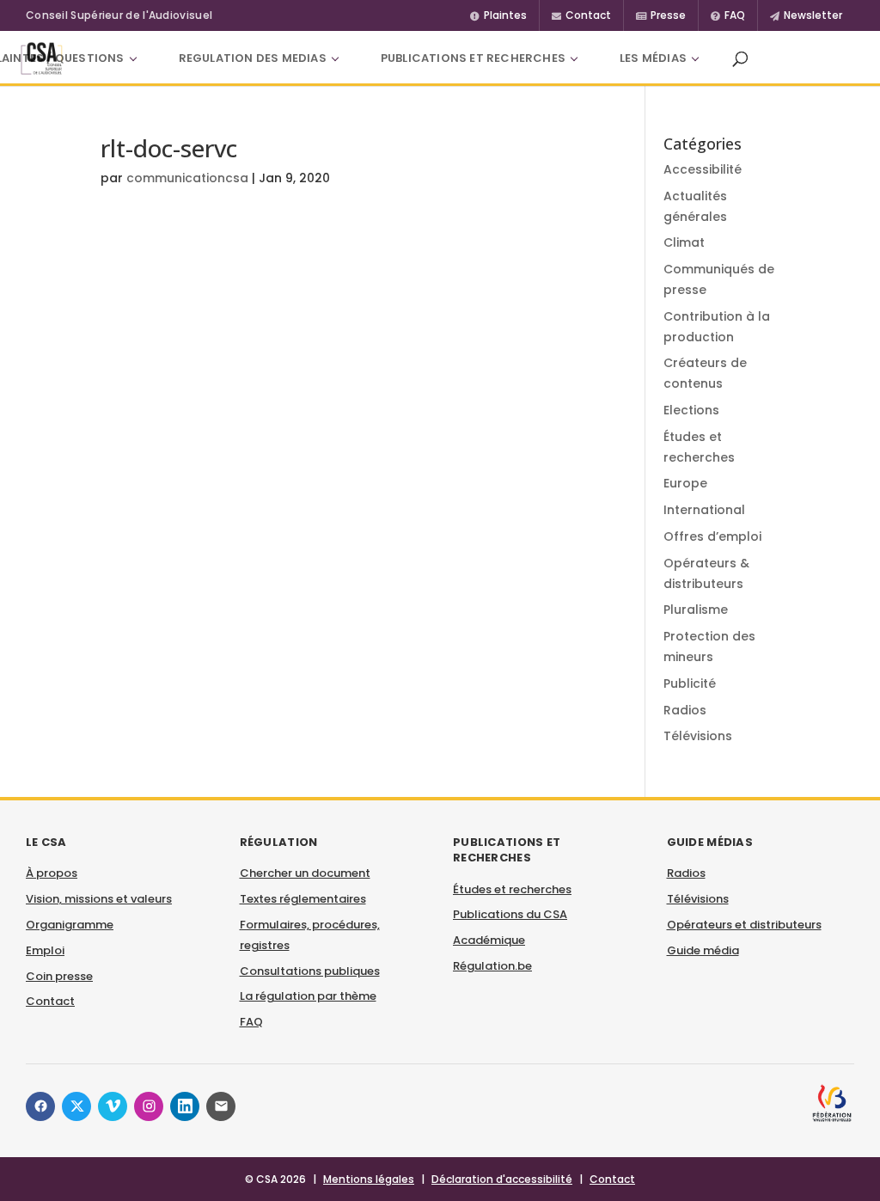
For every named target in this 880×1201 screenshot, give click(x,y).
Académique (489, 940)
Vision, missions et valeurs (99, 899)
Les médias (653, 58)
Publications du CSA (510, 914)
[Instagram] (148, 1106)
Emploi (45, 950)
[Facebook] (40, 1106)
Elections (691, 410)
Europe (685, 483)
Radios (684, 710)
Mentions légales (368, 1179)
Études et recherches (512, 889)
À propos (51, 873)
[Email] (220, 1106)
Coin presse (59, 976)
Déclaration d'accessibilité (501, 1179)
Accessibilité (702, 169)
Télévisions (697, 735)
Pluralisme (695, 609)
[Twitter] (76, 1106)
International (704, 509)
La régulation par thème (308, 996)
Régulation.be (492, 966)
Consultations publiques (310, 971)
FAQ (251, 1022)
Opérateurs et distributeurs (744, 924)
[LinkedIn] (184, 1106)
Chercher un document (305, 873)
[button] (740, 58)
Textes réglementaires (303, 899)
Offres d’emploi (712, 536)
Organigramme (69, 924)
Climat (684, 242)
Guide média (703, 950)
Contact (50, 1001)
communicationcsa (187, 178)
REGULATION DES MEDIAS (253, 58)
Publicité (689, 683)
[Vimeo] (112, 1106)
